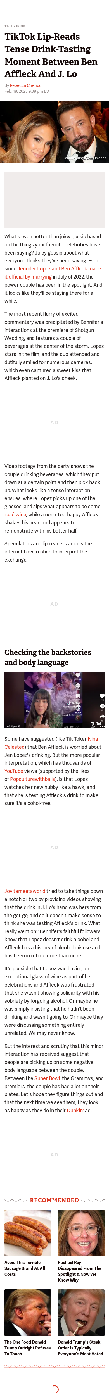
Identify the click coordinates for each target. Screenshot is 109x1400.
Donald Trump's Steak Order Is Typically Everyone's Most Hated (80, 1348)
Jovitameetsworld (24, 891)
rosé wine (15, 514)
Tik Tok (96, 724)
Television (15, 26)
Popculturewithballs (32, 779)
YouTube (13, 771)
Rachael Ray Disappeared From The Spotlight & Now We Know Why (79, 1271)
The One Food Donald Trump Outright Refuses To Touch (27, 1348)
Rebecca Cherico (26, 85)
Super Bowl (47, 1078)
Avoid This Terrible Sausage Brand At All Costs (24, 1268)
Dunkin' (75, 1110)
